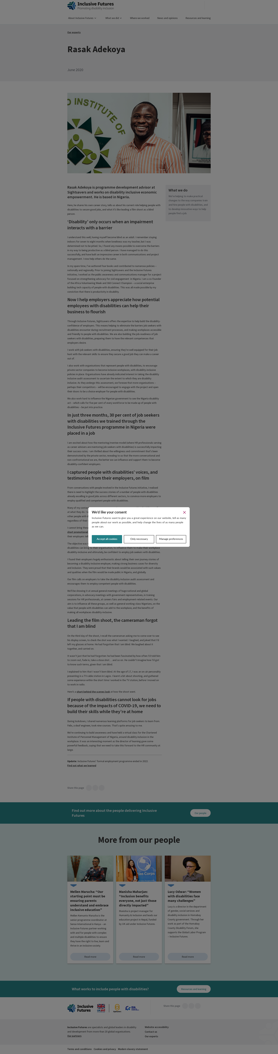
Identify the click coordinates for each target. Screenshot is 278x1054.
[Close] (184, 512)
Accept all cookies (107, 539)
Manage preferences (171, 539)
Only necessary (139, 539)
